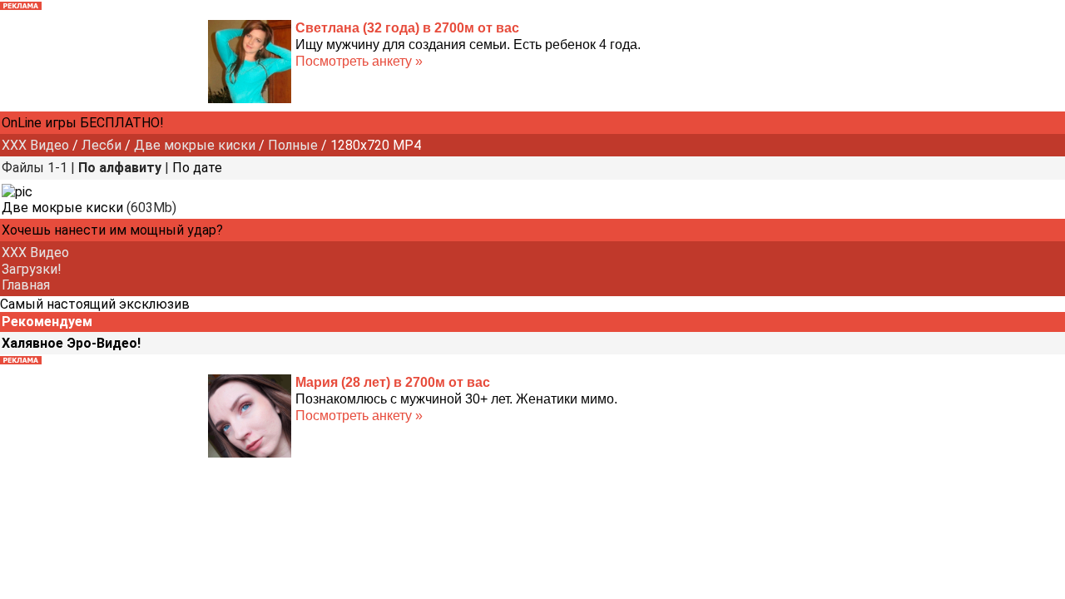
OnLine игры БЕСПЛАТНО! (83, 123)
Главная (26, 285)
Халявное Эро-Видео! (71, 343)
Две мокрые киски (194, 145)
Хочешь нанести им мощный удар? (112, 230)
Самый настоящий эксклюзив (95, 304)
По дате (197, 168)
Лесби (101, 145)
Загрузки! (32, 269)
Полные (293, 145)
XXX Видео (35, 145)
